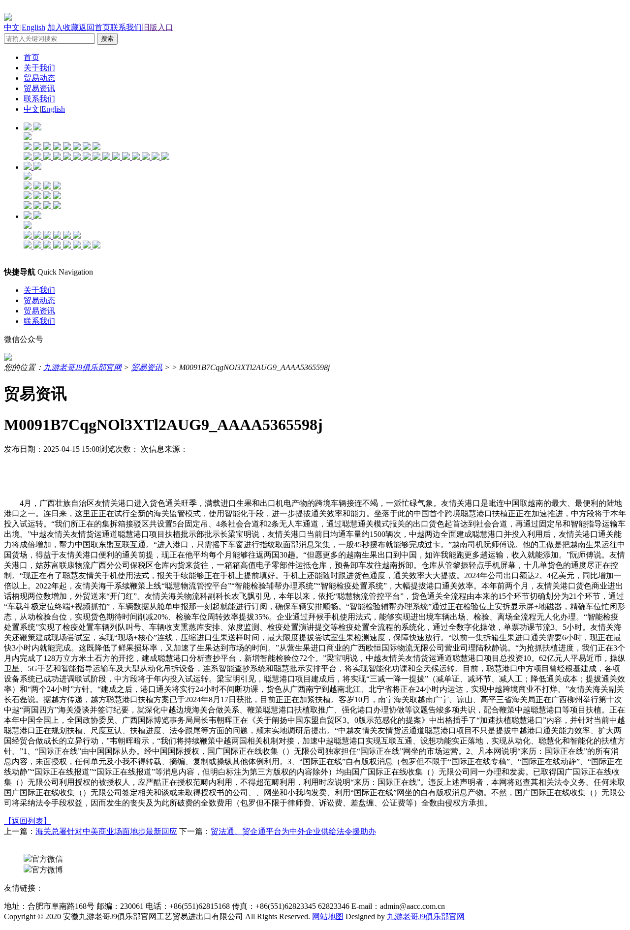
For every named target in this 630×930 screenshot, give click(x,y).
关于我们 (39, 67)
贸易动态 (39, 78)
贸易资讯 (39, 88)
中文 (12, 27)
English (33, 27)
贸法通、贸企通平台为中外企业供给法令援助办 (293, 831)
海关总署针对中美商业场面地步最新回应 (106, 831)
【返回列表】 (27, 821)
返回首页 (94, 27)
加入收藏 (63, 27)
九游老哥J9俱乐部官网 (82, 367)
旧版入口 (157, 27)
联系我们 (126, 27)
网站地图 (328, 916)
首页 (31, 57)
